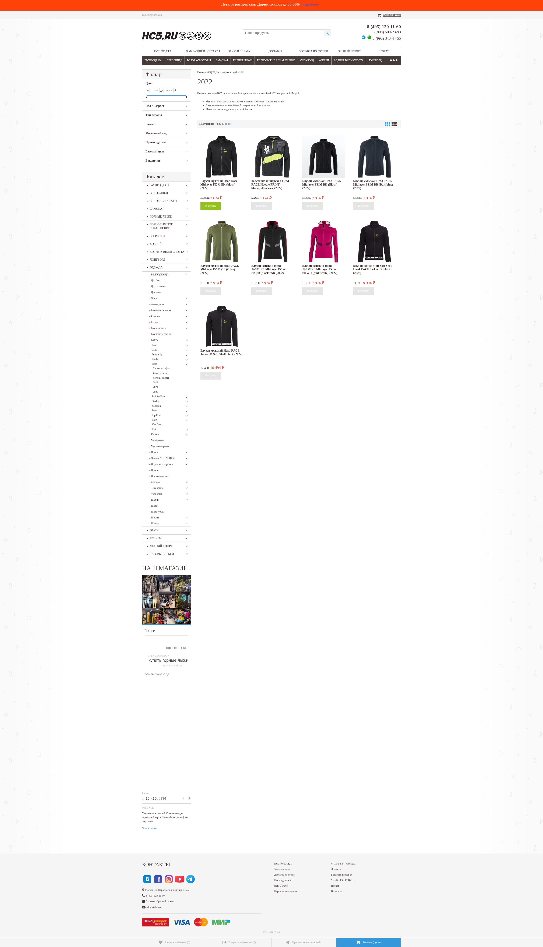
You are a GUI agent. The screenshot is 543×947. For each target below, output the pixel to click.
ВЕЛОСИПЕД (174, 60)
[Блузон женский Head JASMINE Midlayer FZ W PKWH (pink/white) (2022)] (323, 241)
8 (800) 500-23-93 (387, 32)
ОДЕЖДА (156, 267)
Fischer (155, 359)
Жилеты (154, 316)
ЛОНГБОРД (375, 60)
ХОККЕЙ (324, 60)
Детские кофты (161, 377)
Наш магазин (281, 885)
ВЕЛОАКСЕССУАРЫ (199, 60)
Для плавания (157, 286)
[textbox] (283, 32)
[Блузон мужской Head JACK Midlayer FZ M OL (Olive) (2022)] (221, 241)
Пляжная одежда (159, 476)
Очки (153, 298)
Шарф (153, 505)
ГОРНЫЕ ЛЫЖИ (242, 60)
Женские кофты (161, 373)
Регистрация (155, 14)
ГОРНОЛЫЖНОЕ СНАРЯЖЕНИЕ (276, 60)
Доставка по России (313, 51)
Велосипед (336, 891)
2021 (155, 387)
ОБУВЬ (154, 530)
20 (219, 123)
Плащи (153, 470)
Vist (154, 429)
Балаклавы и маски (160, 310)
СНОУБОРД (307, 60)
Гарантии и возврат (341, 874)
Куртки (154, 434)
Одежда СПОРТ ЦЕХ (161, 458)
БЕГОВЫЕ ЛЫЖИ (162, 554)
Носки (153, 452)
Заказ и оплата (239, 51)
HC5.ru (269, 931)
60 (226, 123)
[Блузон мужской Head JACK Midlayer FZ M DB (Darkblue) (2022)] (374, 156)
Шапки (153, 499)
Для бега (154, 280)
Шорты (154, 517)
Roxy (154, 419)
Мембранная (157, 440)
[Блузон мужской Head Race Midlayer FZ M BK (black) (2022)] (221, 156)
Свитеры (154, 481)
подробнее (310, 4)
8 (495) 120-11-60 (384, 26)
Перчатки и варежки (161, 464)
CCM (155, 349)
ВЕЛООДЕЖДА (159, 274)
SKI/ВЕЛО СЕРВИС (349, 51)
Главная (201, 72)
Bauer (155, 345)
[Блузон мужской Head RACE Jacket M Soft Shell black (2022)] (221, 326)
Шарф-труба (156, 511)
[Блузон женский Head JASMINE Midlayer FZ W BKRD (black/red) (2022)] (272, 241)
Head (154, 363)
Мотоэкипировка (159, 446)
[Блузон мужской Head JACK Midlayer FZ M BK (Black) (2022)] (323, 156)
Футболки (155, 493)
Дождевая (155, 292)
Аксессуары (156, 304)
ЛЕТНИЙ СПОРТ (161, 546)
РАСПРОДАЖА (163, 51)
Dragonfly (157, 354)
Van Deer (156, 424)
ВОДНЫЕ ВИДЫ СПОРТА (348, 60)
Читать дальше (150, 828)
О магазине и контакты (203, 51)
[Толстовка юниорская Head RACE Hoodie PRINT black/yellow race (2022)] (272, 156)
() (177, 942)
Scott (154, 410)
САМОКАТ (222, 60)
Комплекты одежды (160, 333)
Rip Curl (156, 415)
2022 (155, 382)
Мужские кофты (161, 368)
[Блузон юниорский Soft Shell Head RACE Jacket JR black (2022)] (374, 241)
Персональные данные (286, 891)
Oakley (155, 401)
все (229, 123)
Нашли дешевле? (283, 880)
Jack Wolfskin (159, 396)
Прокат (384, 51)
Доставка (275, 51)
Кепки (153, 322)
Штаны (154, 523)
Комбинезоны (157, 328)
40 (223, 123)
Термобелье (156, 487)
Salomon (156, 405)
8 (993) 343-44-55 (387, 38)
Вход (145, 14)
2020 (155, 391)
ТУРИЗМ (156, 538)
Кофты (153, 339)
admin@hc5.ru (154, 907)
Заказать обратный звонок (160, 901)
